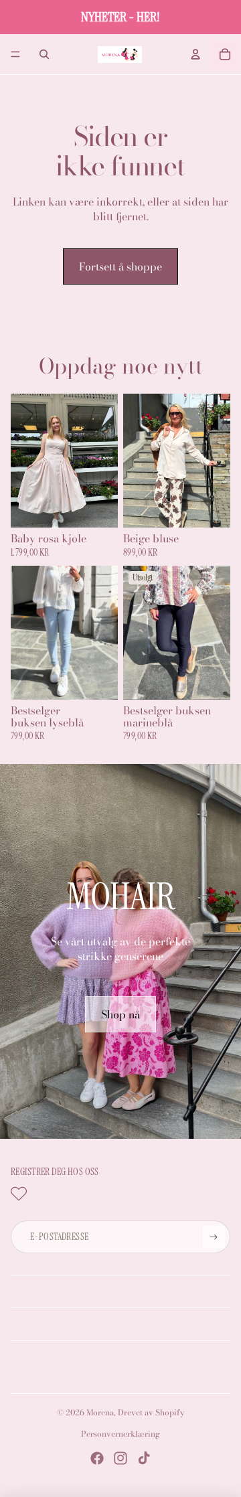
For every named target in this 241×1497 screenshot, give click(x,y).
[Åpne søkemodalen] (44, 54)
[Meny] (15, 54)
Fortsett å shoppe (120, 266)
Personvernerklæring (120, 1433)
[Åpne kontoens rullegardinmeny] (195, 54)
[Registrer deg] (213, 1236)
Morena (100, 1412)
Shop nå (120, 1014)
